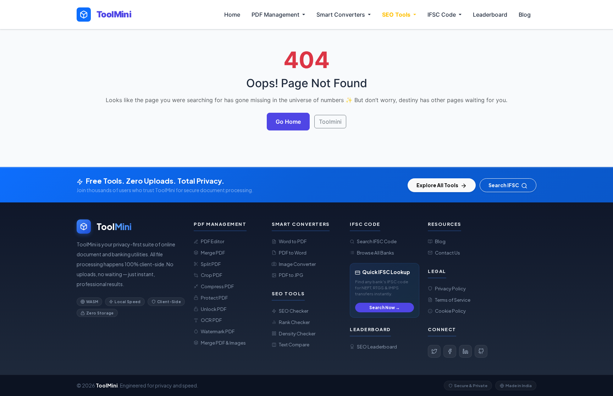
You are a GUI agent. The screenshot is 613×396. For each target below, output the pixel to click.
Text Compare (294, 344)
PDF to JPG (291, 275)
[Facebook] (449, 351)
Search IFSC (504, 185)
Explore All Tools (437, 185)
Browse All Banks (375, 253)
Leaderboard (490, 14)
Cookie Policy (450, 311)
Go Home (288, 121)
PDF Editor (212, 241)
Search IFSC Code (377, 241)
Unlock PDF (213, 309)
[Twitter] (434, 351)
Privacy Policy (450, 288)
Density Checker (297, 333)
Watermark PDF (217, 331)
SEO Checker (293, 311)
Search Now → (384, 307)
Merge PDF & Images (223, 343)
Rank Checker (294, 322)
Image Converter (297, 264)
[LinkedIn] (465, 351)
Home (232, 14)
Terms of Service (452, 300)
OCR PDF (211, 320)
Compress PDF (217, 286)
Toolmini (330, 121)
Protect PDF (214, 298)
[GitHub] (481, 351)
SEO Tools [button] (397, 14)
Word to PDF (292, 241)
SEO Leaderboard (377, 347)
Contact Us (447, 253)
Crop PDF (211, 275)
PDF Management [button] (276, 14)
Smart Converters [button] (341, 14)
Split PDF (211, 264)
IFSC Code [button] (442, 14)
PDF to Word (292, 253)
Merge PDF (213, 253)
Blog (525, 14)
